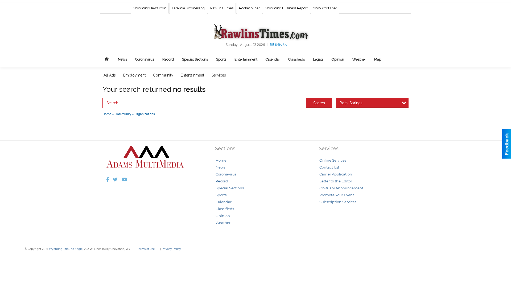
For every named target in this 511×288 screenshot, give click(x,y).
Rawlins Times (221, 8)
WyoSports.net (325, 8)
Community (163, 75)
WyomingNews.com (149, 8)
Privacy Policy (171, 249)
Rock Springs (351, 103)
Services (219, 75)
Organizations (145, 113)
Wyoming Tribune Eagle (66, 249)
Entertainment (192, 75)
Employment (134, 75)
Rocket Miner (249, 8)
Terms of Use (146, 249)
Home (106, 113)
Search (319, 103)
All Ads (110, 75)
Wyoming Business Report (286, 8)
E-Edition (282, 44)
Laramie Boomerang (188, 8)
